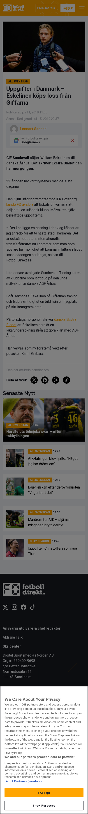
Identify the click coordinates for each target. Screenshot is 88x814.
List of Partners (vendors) (23, 781)
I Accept (44, 792)
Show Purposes (44, 805)
